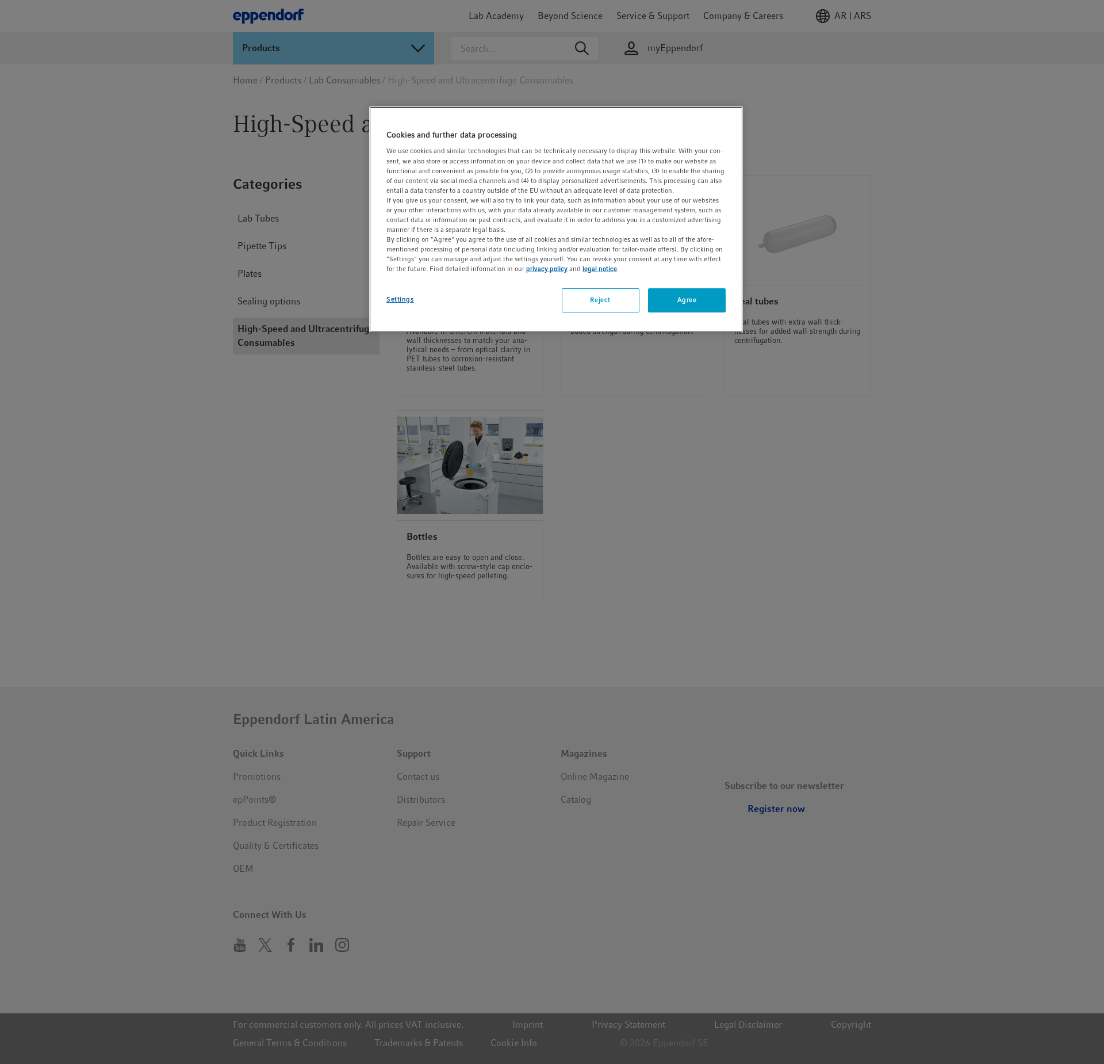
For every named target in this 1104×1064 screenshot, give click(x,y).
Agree (687, 300)
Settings (400, 299)
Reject (600, 300)
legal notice (599, 269)
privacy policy (547, 269)
